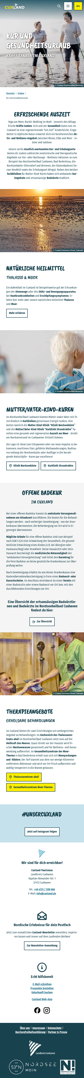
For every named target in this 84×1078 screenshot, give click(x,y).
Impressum (38, 1028)
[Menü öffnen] (68, 6)
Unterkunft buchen (42, 992)
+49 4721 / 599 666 (44, 889)
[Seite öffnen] (42, 1048)
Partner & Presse (57, 1032)
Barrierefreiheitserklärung (30, 1032)
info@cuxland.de (46, 893)
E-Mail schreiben (42, 984)
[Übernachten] (78, 6)
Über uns (25, 1028)
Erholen (21, 93)
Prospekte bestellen (42, 988)
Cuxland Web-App (42, 999)
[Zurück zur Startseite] (15, 6)
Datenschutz (55, 1028)
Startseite (10, 93)
